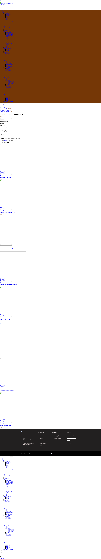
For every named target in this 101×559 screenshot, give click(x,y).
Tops (7, 25)
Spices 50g (8, 96)
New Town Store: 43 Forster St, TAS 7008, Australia (13, 2)
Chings (7, 22)
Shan (7, 92)
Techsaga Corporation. (29, 453)
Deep (7, 79)
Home (1, 106)
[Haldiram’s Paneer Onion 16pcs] (13, 241)
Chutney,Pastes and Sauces (8, 20)
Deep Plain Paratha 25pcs (5, 177)
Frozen (5, 31)
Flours (5, 29)
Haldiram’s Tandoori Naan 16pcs (7, 319)
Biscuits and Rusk (7, 13)
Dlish (7, 72)
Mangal (7, 91)
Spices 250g (8, 98)
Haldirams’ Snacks (9, 34)
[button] (2, 175)
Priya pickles (8, 62)
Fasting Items (6, 30)
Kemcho (7, 85)
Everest (7, 89)
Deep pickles (8, 61)
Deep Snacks (8, 32)
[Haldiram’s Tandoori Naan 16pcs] (13, 312)
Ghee (5, 39)
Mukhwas (6, 52)
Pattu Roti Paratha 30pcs (4, 108)
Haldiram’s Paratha (9, 33)
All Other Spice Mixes (10, 93)
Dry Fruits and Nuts (7, 27)
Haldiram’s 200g (11, 81)
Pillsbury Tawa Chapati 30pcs (5, 111)
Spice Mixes (6, 88)
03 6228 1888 (7, 0)
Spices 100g (8, 97)
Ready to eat (6, 71)
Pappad (7, 68)
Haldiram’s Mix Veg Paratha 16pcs (7, 212)
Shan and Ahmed (9, 24)
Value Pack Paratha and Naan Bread (12, 37)
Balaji (7, 78)
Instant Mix (6, 44)
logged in (5, 140)
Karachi (7, 18)
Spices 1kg (8, 100)
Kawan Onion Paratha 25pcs (6, 354)
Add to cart (2, 119)
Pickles (5, 60)
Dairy (5, 26)
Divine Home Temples (8, 28)
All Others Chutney (9, 21)
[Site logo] (3, 3)
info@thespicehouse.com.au (5, 1)
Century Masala (9, 54)
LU (6, 19)
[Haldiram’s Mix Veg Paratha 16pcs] (13, 205)
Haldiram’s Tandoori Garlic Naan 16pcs (8, 284)
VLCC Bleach (8, 42)
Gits (7, 45)
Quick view (2, 172)
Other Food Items (7, 59)
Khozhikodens (8, 87)
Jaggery (5, 47)
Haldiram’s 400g (11, 82)
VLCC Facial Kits (9, 43)
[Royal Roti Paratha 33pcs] (13, 418)
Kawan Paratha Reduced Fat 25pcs (7, 390)
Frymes (7, 49)
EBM (7, 17)
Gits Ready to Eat (9, 74)
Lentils (5, 51)
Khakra (7, 50)
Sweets (5, 94)
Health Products (9, 41)
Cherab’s (7, 16)
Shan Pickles (8, 63)
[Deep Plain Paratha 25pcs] (13, 170)
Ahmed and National (9, 64)
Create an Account (3, 558)
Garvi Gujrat (8, 84)
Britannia (7, 15)
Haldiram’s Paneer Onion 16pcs (7, 248)
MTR (7, 46)
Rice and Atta (6, 76)
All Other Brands (9, 14)
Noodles (5, 57)
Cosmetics (8, 40)
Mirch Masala (8, 86)
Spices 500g (8, 99)
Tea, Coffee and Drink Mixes (9, 101)
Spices (5, 95)
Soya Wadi (8, 69)
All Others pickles (9, 66)
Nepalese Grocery (7, 53)
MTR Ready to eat (9, 75)
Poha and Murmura (7, 70)
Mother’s (7, 65)
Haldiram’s (8, 80)
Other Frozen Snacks (9, 35)
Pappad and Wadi (7, 67)
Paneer (7, 36)
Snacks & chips (6, 77)
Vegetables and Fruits (9, 38)
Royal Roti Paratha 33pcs (5, 425)
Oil (4, 58)
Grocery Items (8, 55)
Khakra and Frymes (7, 48)
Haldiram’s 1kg (11, 83)
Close (1, 554)
